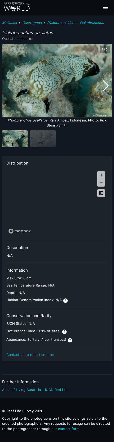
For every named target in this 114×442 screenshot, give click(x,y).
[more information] (65, 300)
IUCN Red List (56, 390)
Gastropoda (32, 22)
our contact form (65, 429)
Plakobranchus (92, 22)
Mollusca (9, 22)
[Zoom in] (101, 175)
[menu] (105, 7)
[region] (57, 202)
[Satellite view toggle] (101, 193)
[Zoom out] (101, 183)
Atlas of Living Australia (21, 390)
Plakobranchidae (60, 22)
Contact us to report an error (30, 354)
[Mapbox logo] (19, 231)
